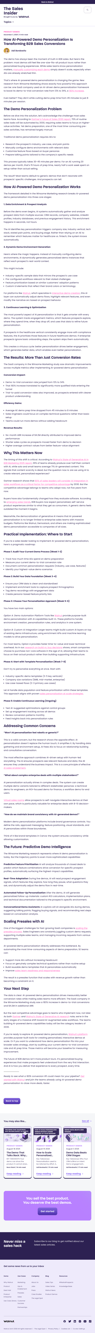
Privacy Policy (53, 1329)
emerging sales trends (18, 502)
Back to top (12, 1101)
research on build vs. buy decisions (43, 647)
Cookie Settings (79, 1329)
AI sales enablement (15, 768)
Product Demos (12, 32)
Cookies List (65, 1329)
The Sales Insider (13, 11)
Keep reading (18, 1152)
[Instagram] (80, 1321)
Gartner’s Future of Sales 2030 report (50, 119)
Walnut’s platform (78, 1034)
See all (85, 1121)
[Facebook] (64, 1321)
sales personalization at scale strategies (61, 693)
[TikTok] (90, 1321)
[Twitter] (69, 1321)
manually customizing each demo (31, 69)
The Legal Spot (39, 1329)
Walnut (26, 293)
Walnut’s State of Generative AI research (47, 1016)
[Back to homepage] (9, 1321)
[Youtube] (85, 1321)
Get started (47, 1211)
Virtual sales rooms (14, 800)
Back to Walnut (47, 2)
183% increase (76, 90)
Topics (7, 22)
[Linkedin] (75, 1321)
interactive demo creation (66, 293)
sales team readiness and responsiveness (37, 970)
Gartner (16, 1016)
